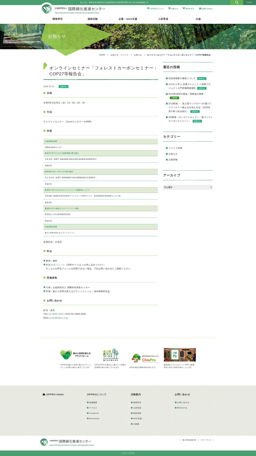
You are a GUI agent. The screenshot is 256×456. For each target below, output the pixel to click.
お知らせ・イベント (120, 55)
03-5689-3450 (56, 314)
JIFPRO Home (55, 394)
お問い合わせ (207, 9)
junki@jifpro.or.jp (59, 318)
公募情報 (173, 159)
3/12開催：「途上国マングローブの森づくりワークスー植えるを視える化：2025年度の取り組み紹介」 (190, 107)
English (250, 2)
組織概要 (93, 402)
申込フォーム (58, 265)
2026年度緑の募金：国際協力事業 (186, 94)
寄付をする (190, 9)
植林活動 (93, 19)
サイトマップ (206, 440)
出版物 (136, 424)
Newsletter (94, 418)
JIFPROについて (157, 9)
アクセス (93, 408)
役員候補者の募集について (182, 78)
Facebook (94, 413)
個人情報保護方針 (189, 440)
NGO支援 (137, 418)
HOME (102, 55)
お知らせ (174, 9)
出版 (198, 19)
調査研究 (58, 19)
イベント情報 (175, 148)
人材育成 (163, 19)
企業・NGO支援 (128, 19)
